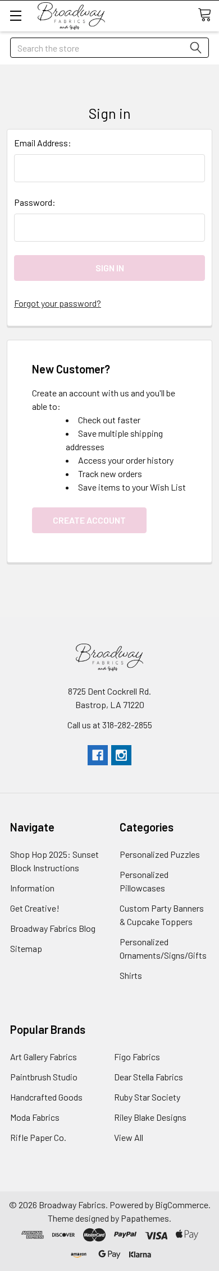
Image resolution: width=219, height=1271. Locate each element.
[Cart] (208, 15)
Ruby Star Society (147, 1097)
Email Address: (42, 142)
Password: (35, 202)
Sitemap (26, 948)
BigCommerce (181, 1204)
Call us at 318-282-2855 (109, 724)
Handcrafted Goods (46, 1097)
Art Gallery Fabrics (43, 1056)
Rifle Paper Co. (38, 1137)
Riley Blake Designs (150, 1117)
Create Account (89, 520)
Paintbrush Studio (43, 1076)
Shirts (131, 975)
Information (32, 887)
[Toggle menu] (15, 15)
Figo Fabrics (137, 1056)
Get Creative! (35, 908)
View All (128, 1137)
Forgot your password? (57, 303)
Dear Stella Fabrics (148, 1076)
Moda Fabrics (35, 1117)
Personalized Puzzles (160, 854)
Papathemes (145, 1218)
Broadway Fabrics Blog (52, 928)
